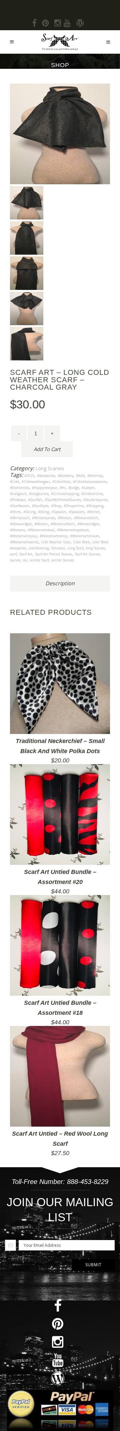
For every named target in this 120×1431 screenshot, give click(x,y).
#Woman (64, 517)
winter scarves (62, 560)
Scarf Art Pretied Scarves (53, 554)
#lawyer (88, 487)
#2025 (29, 475)
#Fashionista (19, 487)
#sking (43, 511)
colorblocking (39, 548)
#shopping (94, 505)
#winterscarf (19, 517)
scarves (15, 560)
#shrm (15, 511)
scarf (13, 554)
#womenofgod (88, 524)
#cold (14, 481)
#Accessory (65, 475)
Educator (58, 548)
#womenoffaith (63, 524)
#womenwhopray (23, 536)
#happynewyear (44, 487)
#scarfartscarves (95, 499)
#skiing (29, 511)
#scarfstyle (40, 505)
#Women (41, 524)
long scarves (95, 548)
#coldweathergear (36, 481)
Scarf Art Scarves (87, 554)
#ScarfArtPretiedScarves (63, 499)
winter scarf (39, 560)
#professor (17, 499)
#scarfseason (19, 505)
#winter (93, 511)
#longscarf (18, 493)
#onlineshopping (65, 493)
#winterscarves (43, 517)
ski (25, 560)
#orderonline (92, 493)
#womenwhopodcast (73, 530)
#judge (73, 487)
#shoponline (74, 505)
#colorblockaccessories (90, 481)
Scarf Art (25, 554)
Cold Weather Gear (55, 542)
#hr (63, 487)
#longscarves (38, 493)
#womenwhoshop (53, 536)
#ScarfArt (35, 499)
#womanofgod (21, 524)
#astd (80, 475)
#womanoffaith (86, 517)
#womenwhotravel (84, 536)
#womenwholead (41, 530)
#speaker (59, 511)
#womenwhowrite (24, 542)
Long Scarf (75, 548)
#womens (17, 530)
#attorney (95, 475)
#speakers (76, 511)
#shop (56, 505)
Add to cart (47, 449)
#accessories (46, 475)
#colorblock (61, 481)
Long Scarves (49, 468)
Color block (81, 542)
